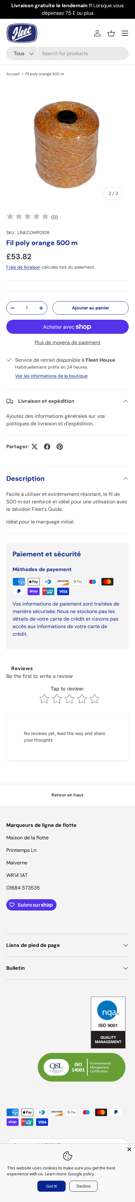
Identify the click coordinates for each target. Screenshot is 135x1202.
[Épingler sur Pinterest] (59, 446)
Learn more (56, 1174)
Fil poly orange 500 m (44, 73)
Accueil (12, 73)
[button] (111, 33)
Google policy (81, 1174)
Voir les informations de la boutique (51, 376)
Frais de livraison (23, 267)
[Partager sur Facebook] (47, 446)
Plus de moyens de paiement (67, 342)
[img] (27, 217)
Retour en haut (67, 795)
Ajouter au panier (90, 308)
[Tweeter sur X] (34, 446)
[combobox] (67, 53)
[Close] (129, 1149)
